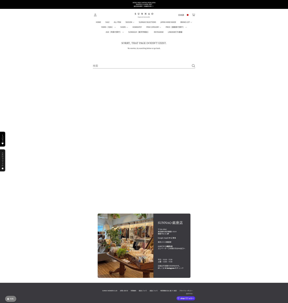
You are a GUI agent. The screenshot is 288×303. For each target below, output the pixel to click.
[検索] (193, 65)
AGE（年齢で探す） (114, 32)
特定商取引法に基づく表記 (168, 291)
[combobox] (144, 65)
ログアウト (189, 294)
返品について (154, 291)
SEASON (129, 22)
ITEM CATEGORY (152, 27)
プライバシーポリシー (186, 291)
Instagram (171, 268)
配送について (143, 291)
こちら (173, 238)
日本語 (181, 14)
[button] (193, 15)
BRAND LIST (185, 22)
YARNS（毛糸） (107, 27)
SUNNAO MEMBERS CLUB (109, 291)
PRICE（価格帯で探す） (175, 27)
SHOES (123, 27)
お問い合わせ (124, 291)
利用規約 (133, 291)
